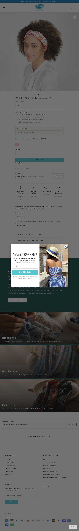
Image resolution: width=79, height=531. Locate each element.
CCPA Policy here (28, 278)
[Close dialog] (66, 247)
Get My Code (25, 272)
